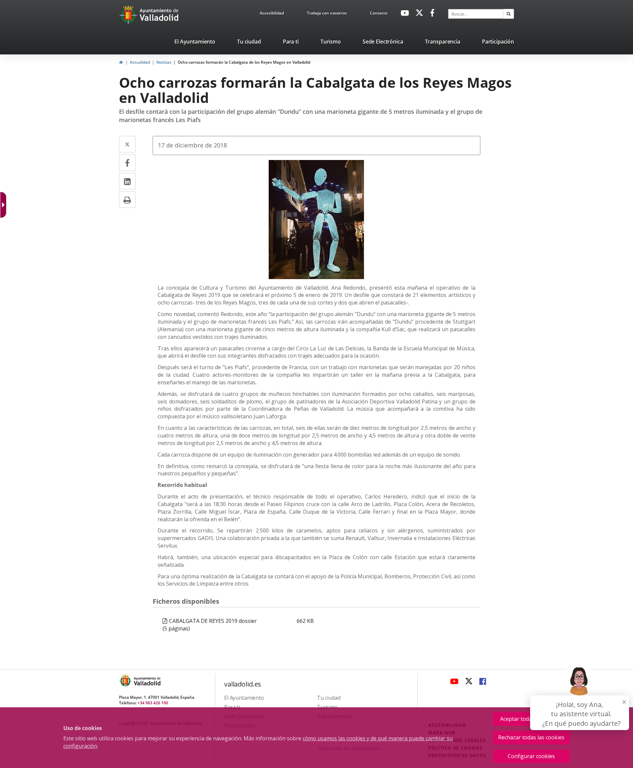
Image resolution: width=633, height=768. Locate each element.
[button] (508, 14)
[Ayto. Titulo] (147, 681)
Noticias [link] (163, 62)
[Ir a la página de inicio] (129, 15)
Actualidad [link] (140, 62)
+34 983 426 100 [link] (152, 703)
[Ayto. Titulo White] (159, 15)
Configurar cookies (531, 756)
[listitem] (194, 43)
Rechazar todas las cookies (531, 737)
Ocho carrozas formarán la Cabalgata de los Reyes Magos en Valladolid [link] (244, 62)
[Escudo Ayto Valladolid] (126, 681)
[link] (272, 14)
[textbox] (475, 14)
